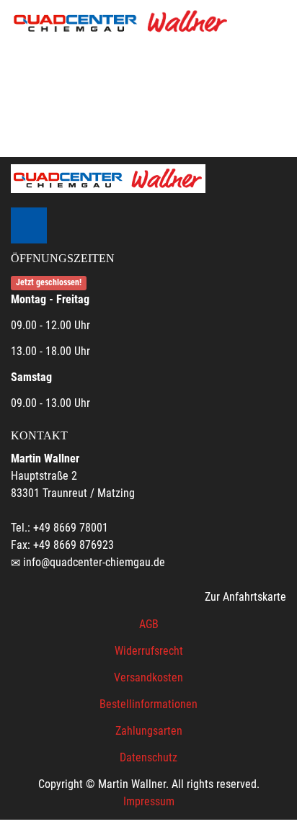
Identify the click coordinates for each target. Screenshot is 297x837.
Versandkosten (148, 677)
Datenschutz (148, 757)
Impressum (148, 801)
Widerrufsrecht (149, 651)
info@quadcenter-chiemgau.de (94, 562)
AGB (149, 624)
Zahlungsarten (148, 731)
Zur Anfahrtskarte (245, 597)
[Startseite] (121, 21)
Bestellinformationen (148, 704)
